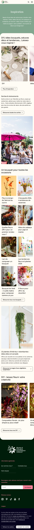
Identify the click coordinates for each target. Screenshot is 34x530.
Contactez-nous (22, 466)
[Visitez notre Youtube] (15, 499)
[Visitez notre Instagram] (2, 499)
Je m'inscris (28, 487)
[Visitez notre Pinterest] (7, 499)
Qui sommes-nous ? (7, 466)
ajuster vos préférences (19, 516)
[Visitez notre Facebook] (19, 499)
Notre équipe (5, 471)
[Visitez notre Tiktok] (11, 499)
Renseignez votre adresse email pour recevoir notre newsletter (16, 481)
